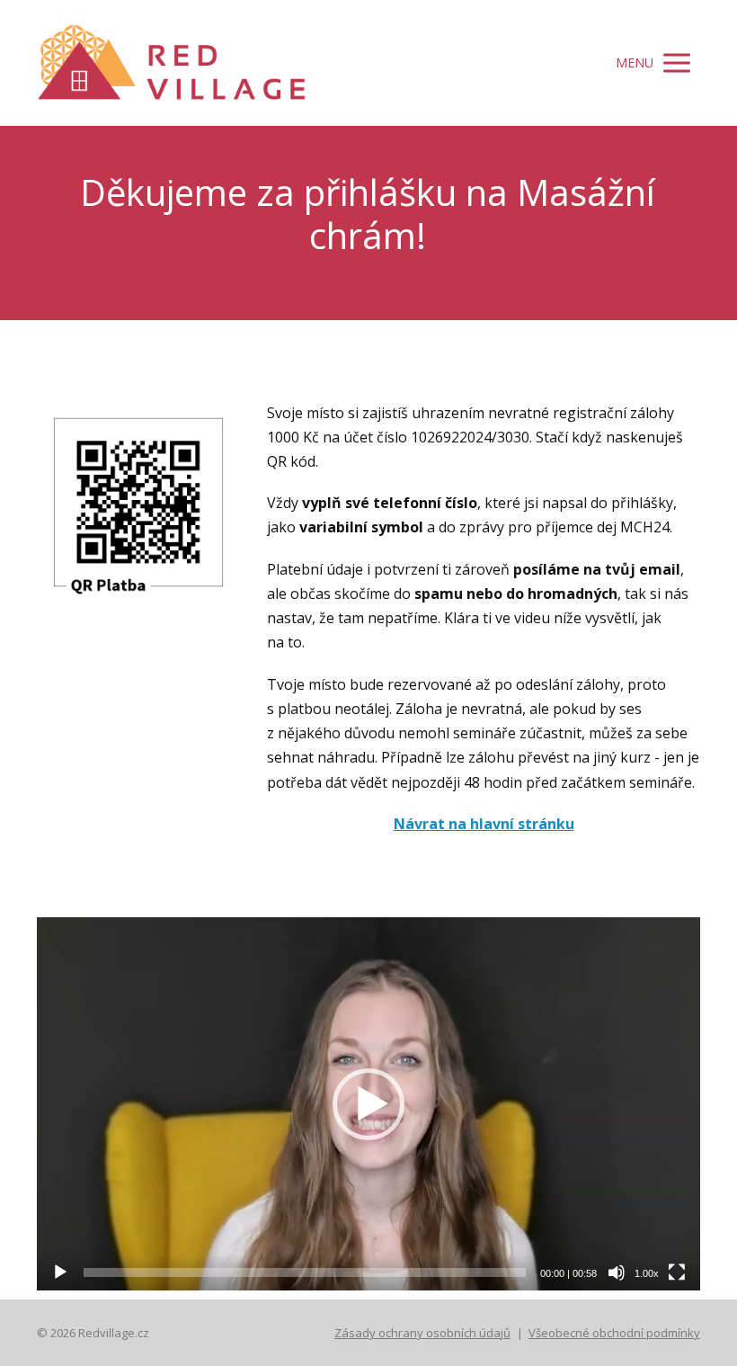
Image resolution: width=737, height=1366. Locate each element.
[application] (368, 1103)
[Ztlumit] (617, 1272)
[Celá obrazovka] (677, 1272)
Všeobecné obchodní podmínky (614, 1333)
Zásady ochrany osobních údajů (422, 1333)
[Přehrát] (60, 1272)
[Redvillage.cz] (171, 62)
